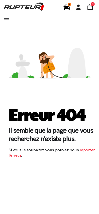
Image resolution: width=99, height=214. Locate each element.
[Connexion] (78, 7)
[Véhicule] (66, 7)
